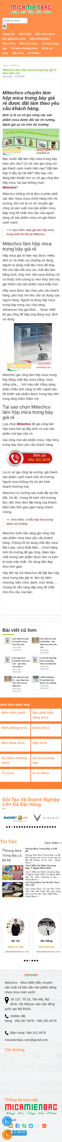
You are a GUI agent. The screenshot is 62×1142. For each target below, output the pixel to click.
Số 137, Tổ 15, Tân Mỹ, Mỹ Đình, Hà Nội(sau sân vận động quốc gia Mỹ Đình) (30, 1004)
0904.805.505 (46, 947)
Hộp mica (18, 53)
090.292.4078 (46, 1021)
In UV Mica (34, 53)
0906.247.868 (15, 947)
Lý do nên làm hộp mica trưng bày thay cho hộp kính (48, 661)
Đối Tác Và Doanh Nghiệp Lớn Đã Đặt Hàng (31, 801)
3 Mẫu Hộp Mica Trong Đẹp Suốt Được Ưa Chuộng (48, 680)
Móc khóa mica (29, 43)
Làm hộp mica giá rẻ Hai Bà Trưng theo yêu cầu (20, 642)
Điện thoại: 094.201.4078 (28, 1032)
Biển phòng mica (14, 727)
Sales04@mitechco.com (48, 951)
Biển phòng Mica (40, 38)
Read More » (32, 879)
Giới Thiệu (25, 34)
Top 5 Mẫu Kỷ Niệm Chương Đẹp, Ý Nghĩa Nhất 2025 (40, 866)
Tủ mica (8, 773)
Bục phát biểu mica (14, 38)
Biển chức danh (45, 34)
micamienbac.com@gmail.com (26, 1040)
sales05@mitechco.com (17, 951)
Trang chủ (8, 34)
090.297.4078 (25, 1021)
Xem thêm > (53, 843)
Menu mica (8, 43)
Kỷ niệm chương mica (24, 48)
